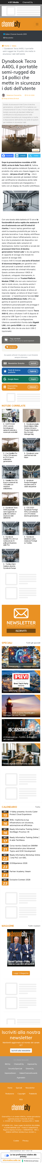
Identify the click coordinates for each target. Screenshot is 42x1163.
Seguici (33, 379)
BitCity (7, 1064)
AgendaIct (21, 1077)
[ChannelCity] (11, 24)
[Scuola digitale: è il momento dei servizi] (21, 754)
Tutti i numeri (34, 926)
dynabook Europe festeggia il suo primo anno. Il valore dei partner (30, 483)
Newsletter (9, 38)
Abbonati (33, 387)
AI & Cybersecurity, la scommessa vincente (21, 666)
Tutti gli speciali (33, 643)
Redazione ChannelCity (14, 95)
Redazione (9, 1093)
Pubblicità (33, 1093)
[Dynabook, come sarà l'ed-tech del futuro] (31, 444)
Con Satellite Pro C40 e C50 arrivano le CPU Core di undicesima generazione (10, 457)
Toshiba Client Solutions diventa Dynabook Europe (9, 566)
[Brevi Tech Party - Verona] (21, 681)
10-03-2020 (30, 95)
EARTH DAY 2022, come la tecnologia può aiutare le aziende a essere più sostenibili (10, 428)
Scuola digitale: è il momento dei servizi (19, 763)
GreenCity (30, 1068)
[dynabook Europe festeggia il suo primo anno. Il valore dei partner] (31, 472)
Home (6, 46)
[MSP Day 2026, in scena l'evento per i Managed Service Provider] (21, 706)
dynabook (12, 347)
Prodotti (35, 150)
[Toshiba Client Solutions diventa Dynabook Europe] (10, 555)
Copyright (21, 1093)
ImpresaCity (32, 1064)
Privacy (26, 1140)
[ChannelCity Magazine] (21, 947)
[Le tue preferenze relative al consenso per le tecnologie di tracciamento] (30, 1161)
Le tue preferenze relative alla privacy (23, 1156)
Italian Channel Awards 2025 (16, 34)
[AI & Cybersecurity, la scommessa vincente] (21, 657)
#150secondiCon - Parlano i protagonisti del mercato (20, 738)
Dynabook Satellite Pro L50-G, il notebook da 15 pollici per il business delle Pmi (10, 541)
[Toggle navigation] (37, 24)
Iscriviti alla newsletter (21, 1050)
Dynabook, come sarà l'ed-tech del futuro (31, 455)
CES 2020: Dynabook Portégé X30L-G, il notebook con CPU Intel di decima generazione (31, 511)
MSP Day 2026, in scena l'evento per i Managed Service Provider (18, 713)
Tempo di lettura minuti (11, 98)
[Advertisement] (22, 1021)
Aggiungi (33, 371)
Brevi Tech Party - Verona (14, 690)
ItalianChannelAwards (28, 1073)
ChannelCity (28, 2)
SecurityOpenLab (15, 1068)
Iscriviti (33, 363)
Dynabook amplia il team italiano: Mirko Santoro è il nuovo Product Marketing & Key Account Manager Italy (31, 429)
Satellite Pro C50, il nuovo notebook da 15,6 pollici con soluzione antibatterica (10, 484)
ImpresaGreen (10, 1073)
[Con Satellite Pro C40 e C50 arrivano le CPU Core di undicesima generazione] (10, 444)
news (14, 46)
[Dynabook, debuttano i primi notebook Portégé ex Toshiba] (31, 528)
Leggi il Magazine (21, 973)
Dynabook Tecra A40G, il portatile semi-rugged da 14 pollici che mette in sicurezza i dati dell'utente (10, 512)
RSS (21, 1099)
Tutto (37, 807)
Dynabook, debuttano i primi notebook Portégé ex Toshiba (30, 540)
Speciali (19, 1088)
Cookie (16, 1140)
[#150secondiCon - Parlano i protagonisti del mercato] (21, 730)
